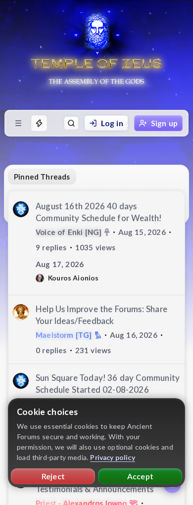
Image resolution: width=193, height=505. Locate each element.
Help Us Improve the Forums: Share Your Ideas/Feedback (101, 315)
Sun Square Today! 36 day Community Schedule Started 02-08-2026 (108, 383)
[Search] (71, 123)
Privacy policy (112, 457)
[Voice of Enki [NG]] (21, 209)
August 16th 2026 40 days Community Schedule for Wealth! (98, 212)
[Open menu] (18, 123)
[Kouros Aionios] (40, 278)
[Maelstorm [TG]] (21, 312)
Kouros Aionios (73, 278)
